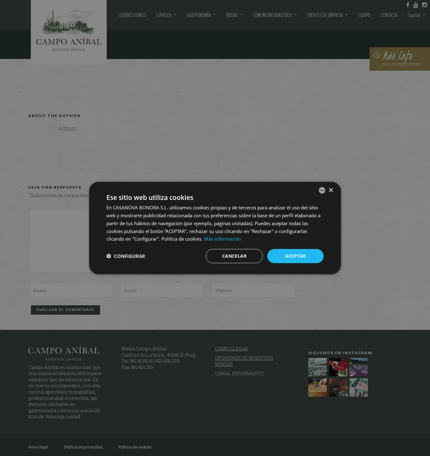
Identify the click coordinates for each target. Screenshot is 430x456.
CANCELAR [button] (234, 256)
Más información (222, 239)
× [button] (330, 190)
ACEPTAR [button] (295, 256)
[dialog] (215, 228)
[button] (125, 256)
